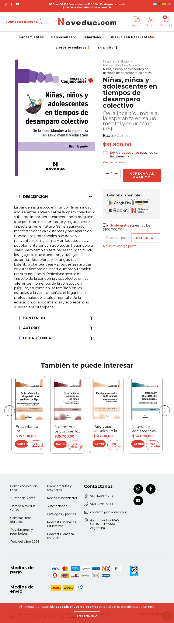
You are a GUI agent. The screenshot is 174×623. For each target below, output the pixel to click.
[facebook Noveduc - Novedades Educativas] (12, 4)
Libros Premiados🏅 (73, 47)
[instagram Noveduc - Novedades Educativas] (6, 4)
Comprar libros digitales (20, 520)
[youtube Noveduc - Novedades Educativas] (18, 4)
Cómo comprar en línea (23, 488)
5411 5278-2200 (101, 504)
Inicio (107, 61)
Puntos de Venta (22, 498)
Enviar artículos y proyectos (59, 488)
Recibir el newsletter (62, 498)
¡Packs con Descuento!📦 (133, 37)
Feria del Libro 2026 (24, 542)
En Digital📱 (108, 47)
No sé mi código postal (120, 246)
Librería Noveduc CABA (22, 508)
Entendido (87, 615)
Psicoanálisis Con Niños (120, 65)
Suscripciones (57, 506)
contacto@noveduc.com (108, 512)
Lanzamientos (31, 37)
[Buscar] (40, 22)
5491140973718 (101, 496)
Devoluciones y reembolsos (21, 531)
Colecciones (62, 37)
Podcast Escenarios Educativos (61, 524)
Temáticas (92, 37)
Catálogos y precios (61, 514)
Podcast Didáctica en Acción (60, 536)
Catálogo (122, 61)
